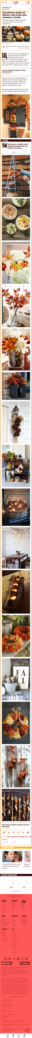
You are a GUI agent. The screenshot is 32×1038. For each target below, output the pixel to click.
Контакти (14, 950)
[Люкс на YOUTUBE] (5, 2)
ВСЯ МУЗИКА (24, 918)
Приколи (13, 903)
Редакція (13, 954)
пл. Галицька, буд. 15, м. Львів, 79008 (12, 1021)
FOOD (3, 916)
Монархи (4, 903)
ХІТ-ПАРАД (24, 924)
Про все (13, 918)
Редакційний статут (14, 941)
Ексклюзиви (4, 909)
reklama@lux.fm (6, 1016)
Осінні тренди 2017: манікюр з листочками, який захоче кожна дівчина (16, 825)
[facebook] (7, 842)
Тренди (23, 908)
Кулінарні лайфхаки (6, 922)
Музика (3, 911)
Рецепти (3, 918)
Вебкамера (4, 935)
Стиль (23, 906)
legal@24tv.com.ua (7, 1011)
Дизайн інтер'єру (14, 836)
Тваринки (14, 905)
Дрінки (3, 920)
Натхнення (22, 836)
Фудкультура (4, 924)
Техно (13, 922)
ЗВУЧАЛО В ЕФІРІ (25, 922)
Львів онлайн (5, 939)
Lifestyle (15, 916)
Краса (23, 904)
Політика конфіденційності (15, 938)
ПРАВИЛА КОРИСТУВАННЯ (15, 932)
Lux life (4, 929)
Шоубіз (4, 901)
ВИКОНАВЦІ (24, 920)
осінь (27, 836)
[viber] (14, 842)
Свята (13, 909)
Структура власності (14, 935)
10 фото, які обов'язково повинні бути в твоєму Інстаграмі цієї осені (14, 71)
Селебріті (4, 905)
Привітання (14, 920)
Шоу (3, 907)
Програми (4, 933)
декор (8, 836)
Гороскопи (14, 907)
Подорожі (14, 924)
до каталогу (16, 891)
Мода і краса (24, 901)
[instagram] (9, 958)
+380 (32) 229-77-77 (7, 1001)
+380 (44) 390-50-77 (7, 1006)
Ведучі (3, 931)
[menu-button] (2, 2)
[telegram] (3, 842)
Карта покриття (5, 937)
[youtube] (26, 958)
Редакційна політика (14, 945)
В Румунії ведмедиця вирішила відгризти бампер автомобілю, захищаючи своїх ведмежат (17, 146)
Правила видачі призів (15, 948)
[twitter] (11, 842)
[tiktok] (22, 958)
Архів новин (14, 952)
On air (24, 916)
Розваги (4, 836)
